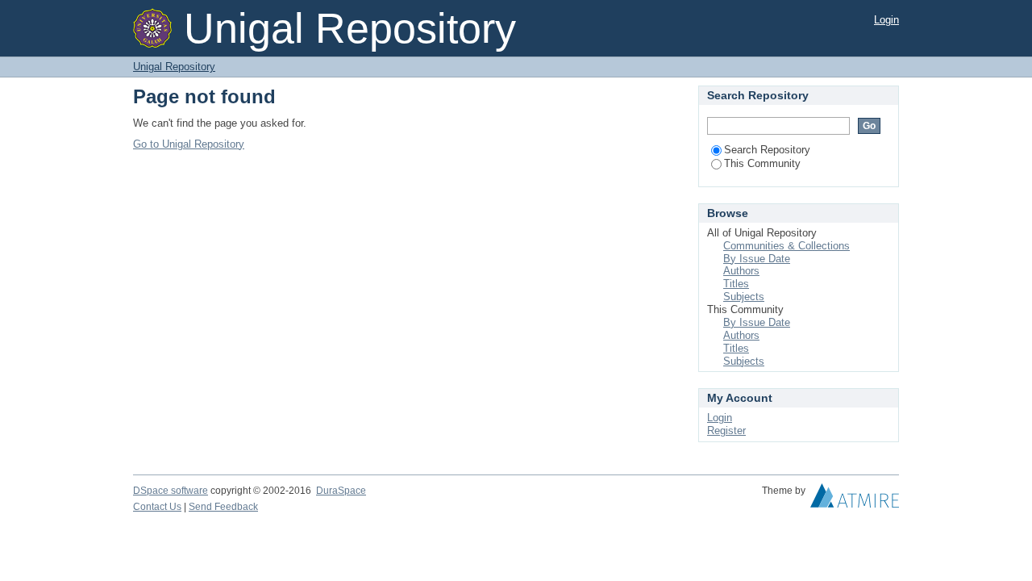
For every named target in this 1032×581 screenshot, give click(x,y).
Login (886, 20)
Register (726, 430)
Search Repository (767, 150)
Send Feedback (223, 506)
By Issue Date (756, 259)
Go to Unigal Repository (188, 144)
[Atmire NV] (854, 499)
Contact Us (157, 506)
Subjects (743, 296)
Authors (741, 271)
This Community (762, 163)
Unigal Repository (174, 67)
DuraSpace (341, 490)
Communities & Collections (786, 246)
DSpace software (170, 490)
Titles (736, 284)
